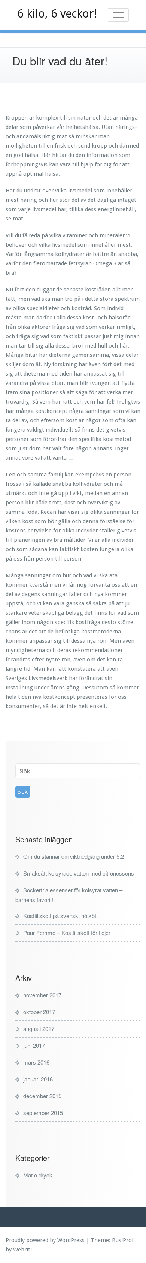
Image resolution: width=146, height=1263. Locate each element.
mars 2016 (36, 1062)
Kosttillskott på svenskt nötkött (60, 916)
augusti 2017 (38, 1028)
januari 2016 (38, 1079)
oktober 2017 (39, 1012)
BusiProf (123, 1240)
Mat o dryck (37, 1175)
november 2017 (42, 995)
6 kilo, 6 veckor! (57, 13)
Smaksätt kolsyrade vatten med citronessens (78, 873)
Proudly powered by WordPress (45, 1240)
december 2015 (42, 1096)
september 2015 (43, 1113)
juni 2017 (34, 1045)
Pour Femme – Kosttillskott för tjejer (66, 932)
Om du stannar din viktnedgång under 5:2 (73, 856)
